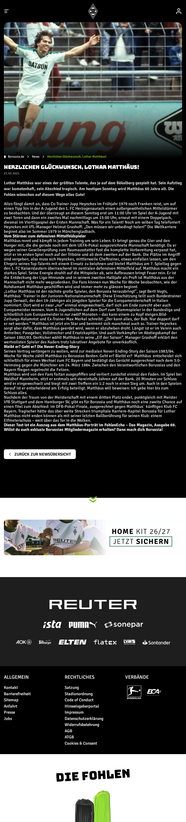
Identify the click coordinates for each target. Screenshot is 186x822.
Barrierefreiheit (17, 693)
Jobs (8, 718)
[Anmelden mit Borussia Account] (178, 11)
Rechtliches (79, 677)
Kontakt (11, 687)
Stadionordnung (79, 693)
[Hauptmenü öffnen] (7, 11)
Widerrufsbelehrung (82, 724)
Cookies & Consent (81, 743)
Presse (9, 712)
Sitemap (11, 699)
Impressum (74, 712)
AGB (68, 730)
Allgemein (16, 677)
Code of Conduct (79, 699)
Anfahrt (10, 706)
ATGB (69, 737)
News (35, 156)
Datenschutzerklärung (84, 718)
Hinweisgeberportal (82, 706)
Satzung (72, 687)
